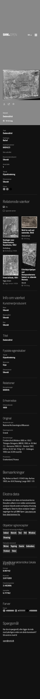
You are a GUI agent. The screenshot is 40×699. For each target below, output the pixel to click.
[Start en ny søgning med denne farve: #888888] (4, 189)
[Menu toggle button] (36, 35)
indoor (6, 533)
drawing (6, 537)
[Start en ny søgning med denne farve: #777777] (7, 189)
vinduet (6, 551)
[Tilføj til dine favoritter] (14, 104)
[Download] (4, 104)
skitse (6, 546)
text (20, 533)
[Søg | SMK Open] (10, 35)
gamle (21, 546)
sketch (13, 533)
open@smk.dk (8, 641)
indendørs (30, 546)
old (25, 533)
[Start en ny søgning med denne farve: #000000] (10, 189)
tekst (14, 551)
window (32, 533)
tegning (14, 546)
